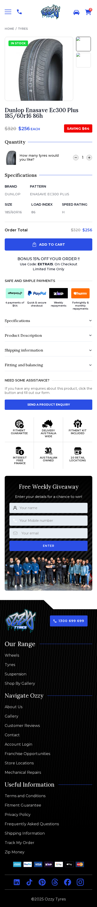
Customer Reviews (22, 726)
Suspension (15, 674)
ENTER (48, 546)
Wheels (12, 655)
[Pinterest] (42, 882)
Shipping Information (25, 833)
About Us (13, 707)
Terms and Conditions (25, 796)
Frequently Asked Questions (32, 824)
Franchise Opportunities (27, 754)
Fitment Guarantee (23, 805)
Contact (12, 735)
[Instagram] (80, 882)
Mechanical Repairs (23, 772)
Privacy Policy (18, 815)
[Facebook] (67, 882)
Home (9, 28)
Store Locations (19, 763)
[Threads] (54, 882)
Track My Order (19, 843)
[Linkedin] (16, 882)
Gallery (11, 716)
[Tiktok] (29, 882)
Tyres (23, 28)
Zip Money (14, 852)
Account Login (18, 744)
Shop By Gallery (20, 683)
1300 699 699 (71, 621)
